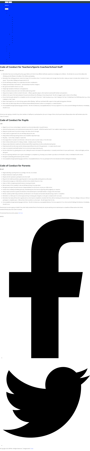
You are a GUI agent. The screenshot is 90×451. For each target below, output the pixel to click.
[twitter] (46, 445)
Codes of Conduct (12, 59)
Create (31, 448)
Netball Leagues (14, 34)
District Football (14, 44)
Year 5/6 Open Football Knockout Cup (22, 27)
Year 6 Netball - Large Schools (20, 42)
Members (13, 57)
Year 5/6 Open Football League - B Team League (24, 25)
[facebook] (46, 357)
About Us (10, 51)
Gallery (9, 49)
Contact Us (13, 53)
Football (12, 15)
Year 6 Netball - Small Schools (20, 40)
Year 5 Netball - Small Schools (20, 36)
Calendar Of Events (12, 46)
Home (9, 11)
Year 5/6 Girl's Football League (20, 30)
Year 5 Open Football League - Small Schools (23, 17)
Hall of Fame (13, 55)
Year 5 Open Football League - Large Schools (24, 19)
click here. (20, 213)
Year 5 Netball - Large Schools (20, 38)
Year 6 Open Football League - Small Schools (23, 21)
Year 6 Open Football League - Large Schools (24, 23)
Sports (9, 13)
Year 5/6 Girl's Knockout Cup (20, 32)
